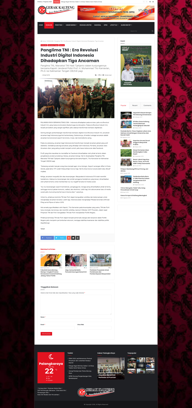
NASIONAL (97, 25)
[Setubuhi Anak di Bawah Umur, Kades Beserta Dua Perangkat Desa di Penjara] (141, 360)
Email (43, 324)
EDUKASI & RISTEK (86, 25)
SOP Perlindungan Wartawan (46, 390)
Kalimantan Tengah (53, 45)
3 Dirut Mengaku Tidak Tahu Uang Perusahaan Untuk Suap (133, 189)
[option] (119, 369)
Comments (147, 105)
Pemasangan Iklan (43, 392)
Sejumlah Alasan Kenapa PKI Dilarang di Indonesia (142, 114)
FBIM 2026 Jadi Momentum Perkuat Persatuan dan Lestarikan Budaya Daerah (80, 361)
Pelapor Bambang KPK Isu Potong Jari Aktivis (134, 170)
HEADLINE (49, 25)
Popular (123, 105)
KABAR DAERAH (71, 25)
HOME (41, 25)
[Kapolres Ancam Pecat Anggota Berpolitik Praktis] (126, 143)
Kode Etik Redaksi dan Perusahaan (48, 394)
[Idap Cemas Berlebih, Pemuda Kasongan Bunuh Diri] (76, 260)
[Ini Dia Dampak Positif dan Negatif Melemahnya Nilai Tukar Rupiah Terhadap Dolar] (132, 365)
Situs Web (80, 324)
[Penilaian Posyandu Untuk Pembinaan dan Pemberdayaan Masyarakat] (100, 260)
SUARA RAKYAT (126, 25)
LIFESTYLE (113, 25)
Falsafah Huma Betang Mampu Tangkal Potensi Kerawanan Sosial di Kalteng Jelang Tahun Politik (51, 273)
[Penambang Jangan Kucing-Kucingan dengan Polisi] (150, 371)
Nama (43, 317)
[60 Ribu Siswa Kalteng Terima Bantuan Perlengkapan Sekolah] (126, 124)
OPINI (105, 25)
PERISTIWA (58, 25)
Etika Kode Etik (61, 390)
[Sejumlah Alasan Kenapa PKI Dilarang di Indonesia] (126, 115)
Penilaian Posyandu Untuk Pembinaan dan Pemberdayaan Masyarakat (100, 272)
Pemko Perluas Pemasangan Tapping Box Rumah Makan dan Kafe (119, 375)
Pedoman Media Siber (55, 388)
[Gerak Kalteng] (56, 10)
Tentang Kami (42, 388)
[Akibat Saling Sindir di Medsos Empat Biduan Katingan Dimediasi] (150, 360)
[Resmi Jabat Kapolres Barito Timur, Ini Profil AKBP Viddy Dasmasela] (126, 162)
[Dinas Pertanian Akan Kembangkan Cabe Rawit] (126, 153)
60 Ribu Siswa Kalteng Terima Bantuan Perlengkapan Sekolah (141, 123)
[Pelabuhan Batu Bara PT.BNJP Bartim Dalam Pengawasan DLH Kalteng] (126, 179)
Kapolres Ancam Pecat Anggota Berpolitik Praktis (141, 142)
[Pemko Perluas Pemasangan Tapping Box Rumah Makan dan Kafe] (119, 369)
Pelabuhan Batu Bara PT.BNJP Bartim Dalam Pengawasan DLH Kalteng (141, 179)
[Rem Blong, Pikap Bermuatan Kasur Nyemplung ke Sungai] (141, 371)
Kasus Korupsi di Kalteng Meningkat (134, 195)
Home (44, 41)
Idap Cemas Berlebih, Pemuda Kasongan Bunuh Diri (76, 271)
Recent (134, 105)
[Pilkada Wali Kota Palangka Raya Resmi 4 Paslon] (132, 371)
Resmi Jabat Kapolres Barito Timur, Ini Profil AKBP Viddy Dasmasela (141, 161)
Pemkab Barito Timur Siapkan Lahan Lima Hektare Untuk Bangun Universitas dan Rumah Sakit (136, 133)
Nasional (62, 45)
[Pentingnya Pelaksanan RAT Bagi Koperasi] (150, 365)
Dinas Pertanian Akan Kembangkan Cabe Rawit (141, 152)
